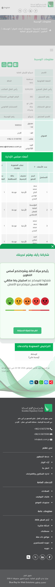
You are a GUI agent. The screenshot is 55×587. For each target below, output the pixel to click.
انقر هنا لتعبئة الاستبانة (27, 330)
